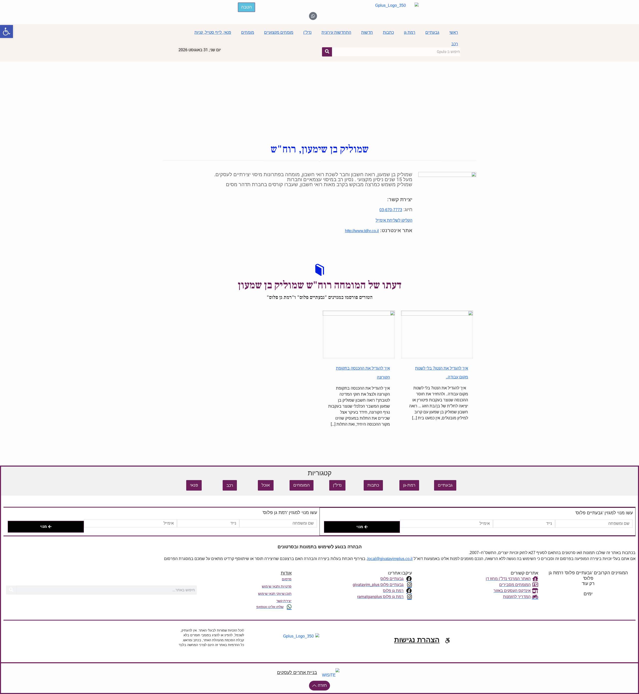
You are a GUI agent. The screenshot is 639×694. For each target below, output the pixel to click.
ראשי (453, 32)
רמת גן (409, 32)
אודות (286, 573)
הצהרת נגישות (417, 640)
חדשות (367, 32)
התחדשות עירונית (336, 32)
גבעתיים (432, 32)
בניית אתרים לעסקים (297, 672)
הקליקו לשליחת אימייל (394, 220)
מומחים (247, 32)
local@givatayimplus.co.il (390, 559)
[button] (6, 31)
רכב (454, 44)
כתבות (388, 32)
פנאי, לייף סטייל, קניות (212, 32)
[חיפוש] (327, 51)
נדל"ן (307, 32)
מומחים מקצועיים (278, 32)
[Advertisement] (319, 99)
